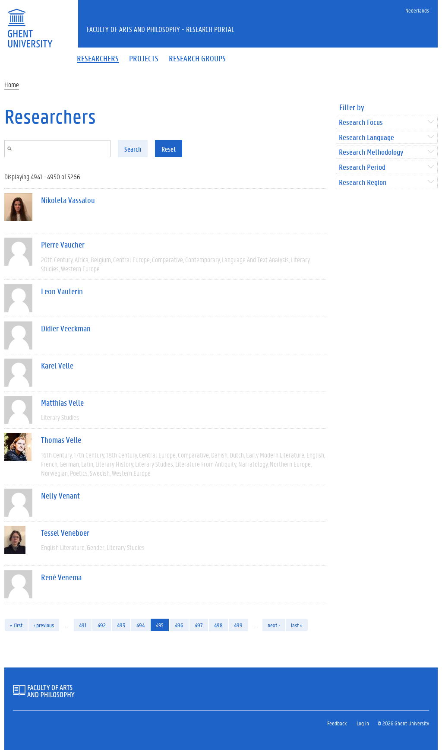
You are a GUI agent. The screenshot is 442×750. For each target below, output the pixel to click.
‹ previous (44, 625)
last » (297, 625)
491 (82, 625)
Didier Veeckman (66, 328)
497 (199, 625)
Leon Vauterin (62, 291)
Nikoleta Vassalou (68, 200)
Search (132, 148)
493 (121, 625)
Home (11, 84)
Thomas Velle (61, 440)
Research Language (366, 137)
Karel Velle (57, 365)
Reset (168, 148)
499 (238, 625)
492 (102, 625)
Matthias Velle (62, 402)
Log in (363, 723)
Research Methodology (371, 152)
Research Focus (361, 122)
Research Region (362, 182)
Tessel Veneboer (65, 533)
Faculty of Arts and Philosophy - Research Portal (160, 29)
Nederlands (417, 10)
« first (16, 625)
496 (179, 625)
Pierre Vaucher (63, 244)
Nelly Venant (60, 495)
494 (140, 625)
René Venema (61, 577)
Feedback (337, 723)
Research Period (362, 167)
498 (218, 625)
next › (274, 625)
